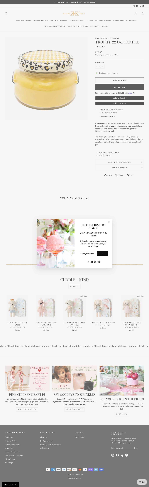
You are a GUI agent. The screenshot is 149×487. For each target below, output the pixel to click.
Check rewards (11, 484)
